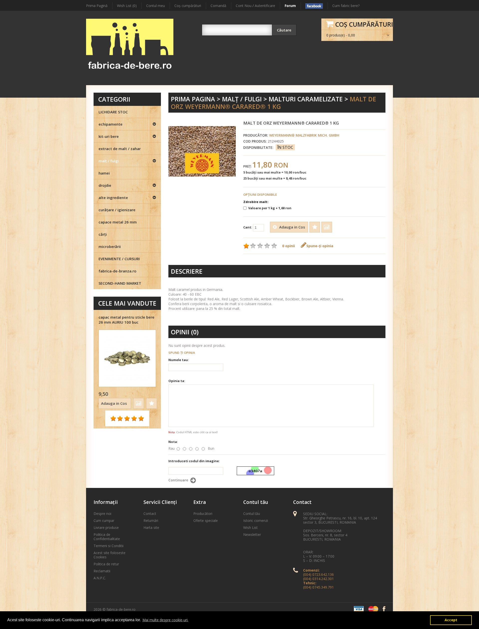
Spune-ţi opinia (319, 245)
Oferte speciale (205, 520)
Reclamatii (102, 571)
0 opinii (288, 245)
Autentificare (265, 5)
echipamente (110, 124)
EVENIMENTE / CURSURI (119, 258)
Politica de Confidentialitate (107, 536)
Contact (149, 513)
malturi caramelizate (306, 99)
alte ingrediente (113, 197)
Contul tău (251, 513)
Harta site (151, 527)
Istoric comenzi (255, 520)
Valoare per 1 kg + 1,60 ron (269, 208)
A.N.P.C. (100, 578)
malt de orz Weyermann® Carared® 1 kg (273, 103)
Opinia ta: (176, 381)
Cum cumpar (104, 520)
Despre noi (102, 513)
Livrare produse (106, 527)
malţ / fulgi (242, 99)
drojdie (105, 185)
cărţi (103, 234)
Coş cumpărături (187, 5)
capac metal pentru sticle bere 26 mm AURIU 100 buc (126, 320)
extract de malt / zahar (120, 148)
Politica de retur (106, 564)
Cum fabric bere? (345, 5)
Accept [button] (451, 620)
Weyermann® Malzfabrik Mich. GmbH (304, 135)
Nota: (173, 441)
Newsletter (252, 534)
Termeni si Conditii (108, 545)
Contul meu (155, 5)
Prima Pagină (97, 5)
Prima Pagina (193, 99)
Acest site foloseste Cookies (109, 554)
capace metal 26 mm (118, 221)
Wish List (250, 527)
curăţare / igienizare (117, 209)
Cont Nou (243, 5)
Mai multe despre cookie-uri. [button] (165, 620)
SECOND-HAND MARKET (120, 283)
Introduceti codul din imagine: (194, 461)
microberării (110, 246)
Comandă (218, 5)
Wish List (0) (127, 5)
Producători (202, 513)
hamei (104, 173)
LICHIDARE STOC (113, 111)
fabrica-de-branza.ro (117, 270)
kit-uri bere (109, 136)
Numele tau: (178, 360)
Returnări (150, 520)
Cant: (248, 227)
